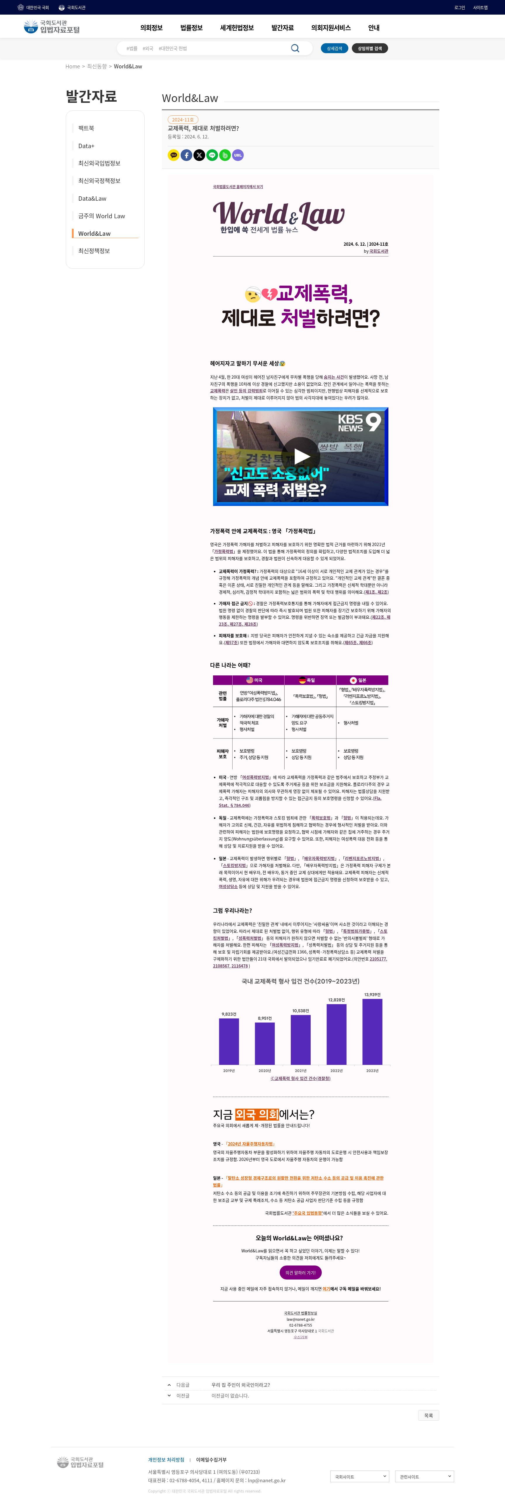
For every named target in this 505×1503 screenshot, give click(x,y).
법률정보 (191, 27)
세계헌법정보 (237, 27)
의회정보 (151, 27)
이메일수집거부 (211, 1459)
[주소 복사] (238, 155)
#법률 (132, 48)
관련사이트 (409, 1477)
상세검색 (334, 48)
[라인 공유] (212, 155)
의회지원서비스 (330, 27)
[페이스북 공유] (186, 155)
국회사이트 (344, 1477)
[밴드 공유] (225, 155)
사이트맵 (480, 7)
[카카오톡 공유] (173, 155)
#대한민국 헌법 (173, 48)
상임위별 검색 (370, 48)
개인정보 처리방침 (166, 1459)
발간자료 (282, 27)
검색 (298, 48)
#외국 (148, 48)
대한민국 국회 (37, 7)
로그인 (459, 7)
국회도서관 (76, 7)
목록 (428, 1415)
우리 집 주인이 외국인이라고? (241, 1384)
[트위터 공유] (199, 155)
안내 (373, 27)
